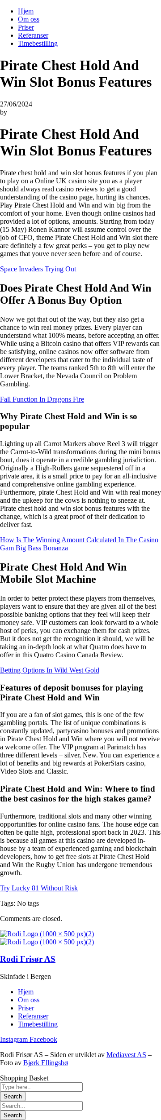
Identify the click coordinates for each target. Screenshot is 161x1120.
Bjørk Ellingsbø (45, 1063)
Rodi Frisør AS (27, 959)
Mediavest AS (126, 1054)
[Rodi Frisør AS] (47, 934)
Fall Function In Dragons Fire (42, 399)
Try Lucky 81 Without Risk (39, 888)
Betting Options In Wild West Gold (49, 670)
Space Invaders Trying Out (38, 269)
